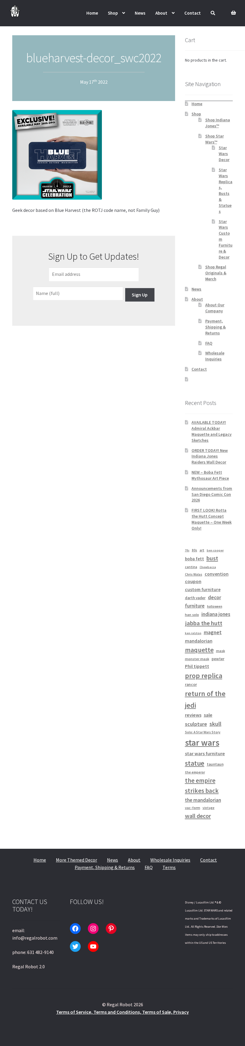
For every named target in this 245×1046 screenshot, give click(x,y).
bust (212, 558)
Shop (113, 13)
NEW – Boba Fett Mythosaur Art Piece (210, 475)
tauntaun (215, 764)
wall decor (198, 815)
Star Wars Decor (224, 153)
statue (194, 763)
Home (92, 13)
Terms (169, 867)
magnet (213, 632)
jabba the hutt (203, 623)
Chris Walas (193, 574)
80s (194, 550)
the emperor (195, 772)
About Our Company (214, 308)
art (202, 550)
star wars (202, 742)
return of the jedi (205, 699)
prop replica (203, 675)
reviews (193, 715)
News (140, 13)
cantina (191, 567)
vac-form (192, 807)
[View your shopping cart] (232, 9)
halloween (214, 606)
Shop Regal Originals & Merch (215, 273)
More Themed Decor (76, 860)
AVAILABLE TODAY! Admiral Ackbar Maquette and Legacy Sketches (212, 431)
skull (215, 723)
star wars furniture (205, 753)
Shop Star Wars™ (214, 139)
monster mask (197, 659)
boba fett (194, 559)
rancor (191, 684)
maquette (199, 650)
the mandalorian (203, 800)
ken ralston (193, 633)
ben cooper (215, 550)
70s (187, 550)
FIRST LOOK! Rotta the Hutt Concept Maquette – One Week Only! (212, 518)
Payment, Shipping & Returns (215, 327)
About (161, 13)
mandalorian (198, 641)
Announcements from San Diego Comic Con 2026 (212, 494)
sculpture (196, 724)
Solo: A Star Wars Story (202, 732)
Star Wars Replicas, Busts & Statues (225, 190)
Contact (192, 13)
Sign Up (140, 295)
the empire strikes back (202, 785)
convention (217, 574)
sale (208, 715)
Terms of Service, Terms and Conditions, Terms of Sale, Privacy (122, 1012)
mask (220, 651)
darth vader (195, 597)
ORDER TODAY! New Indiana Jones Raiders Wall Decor (210, 456)
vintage (209, 808)
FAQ (208, 343)
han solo (192, 614)
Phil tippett (197, 666)
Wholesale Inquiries (214, 356)
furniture (195, 605)
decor (214, 597)
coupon (193, 581)
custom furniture (202, 589)
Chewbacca (208, 567)
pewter (218, 658)
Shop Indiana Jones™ (217, 123)
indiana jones (215, 614)
